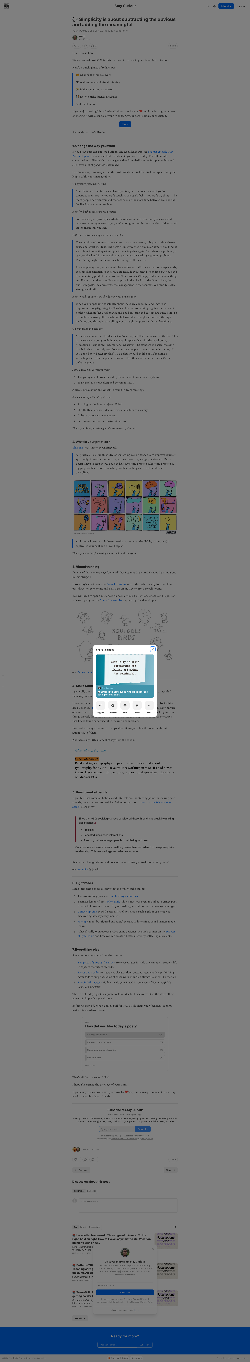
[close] (152, 649)
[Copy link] (100, 705)
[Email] (125, 705)
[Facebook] (112, 705)
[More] (149, 705)
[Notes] (137, 705)
